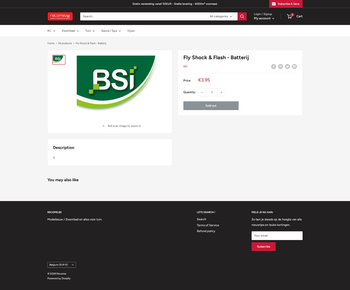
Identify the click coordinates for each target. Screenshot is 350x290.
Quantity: (189, 92)
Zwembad (68, 30)
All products (65, 43)
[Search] (242, 16)
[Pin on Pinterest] (280, 66)
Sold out (210, 106)
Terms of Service (208, 225)
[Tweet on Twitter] (287, 66)
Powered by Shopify (59, 278)
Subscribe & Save (288, 3)
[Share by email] (294, 66)
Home (51, 43)
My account (262, 18)
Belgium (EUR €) (58, 264)
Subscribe (263, 246)
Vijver (131, 30)
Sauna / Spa (109, 30)
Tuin (88, 30)
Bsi (185, 66)
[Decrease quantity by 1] (202, 92)
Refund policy (206, 231)
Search (201, 219)
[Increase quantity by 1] (221, 92)
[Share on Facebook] (273, 66)
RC (49, 30)
